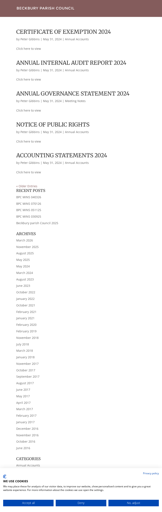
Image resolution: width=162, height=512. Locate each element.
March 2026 (24, 240)
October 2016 (25, 441)
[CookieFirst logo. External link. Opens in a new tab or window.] (4, 476)
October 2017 (25, 370)
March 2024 (24, 273)
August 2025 (25, 253)
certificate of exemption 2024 (63, 31)
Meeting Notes (75, 101)
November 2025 (27, 247)
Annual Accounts (77, 39)
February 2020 (26, 325)
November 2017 (27, 364)
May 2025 (23, 260)
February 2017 (26, 416)
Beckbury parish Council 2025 (37, 223)
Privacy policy (151, 473)
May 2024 (23, 266)
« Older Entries (26, 186)
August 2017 (25, 383)
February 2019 (26, 331)
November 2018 (27, 338)
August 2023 (25, 279)
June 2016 (23, 448)
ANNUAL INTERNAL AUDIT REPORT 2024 (71, 62)
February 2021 (26, 312)
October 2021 (25, 305)
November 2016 (27, 435)
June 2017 (23, 390)
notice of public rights (52, 124)
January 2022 (25, 299)
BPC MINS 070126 (28, 204)
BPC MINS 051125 (28, 210)
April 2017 (23, 403)
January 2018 (25, 357)
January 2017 (25, 422)
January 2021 (25, 318)
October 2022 (25, 292)
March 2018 (24, 351)
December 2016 (27, 429)
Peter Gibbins (30, 39)
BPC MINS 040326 (28, 197)
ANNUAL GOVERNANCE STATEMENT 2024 (73, 93)
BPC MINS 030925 (28, 216)
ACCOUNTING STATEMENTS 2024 (61, 155)
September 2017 (27, 377)
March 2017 (24, 409)
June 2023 (23, 286)
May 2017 (23, 396)
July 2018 (22, 344)
